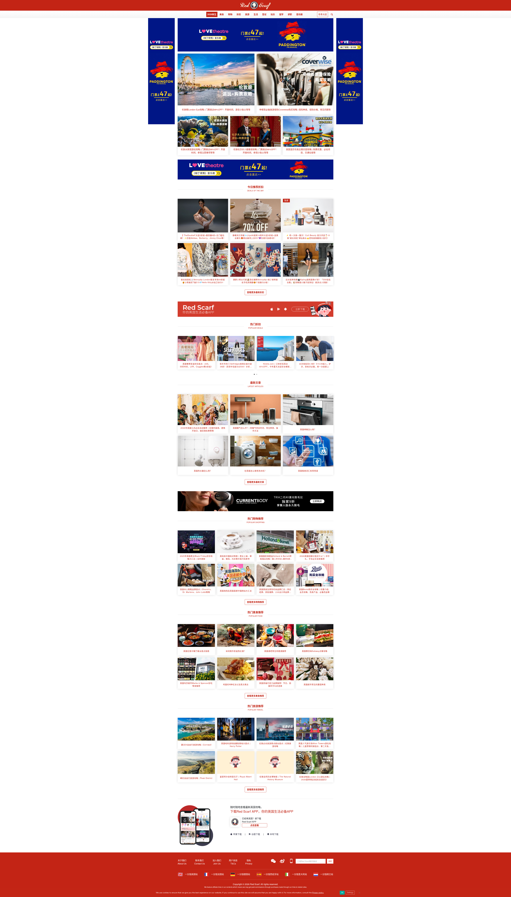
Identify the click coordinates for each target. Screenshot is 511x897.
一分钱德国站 (243, 874)
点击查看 (254, 825)
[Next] (330, 353)
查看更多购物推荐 (255, 601)
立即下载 (300, 309)
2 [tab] (257, 374)
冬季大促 (322, 14)
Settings (350, 892)
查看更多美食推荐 (255, 695)
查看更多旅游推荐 (255, 789)
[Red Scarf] (255, 2)
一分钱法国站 (217, 874)
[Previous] (181, 353)
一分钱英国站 (191, 874)
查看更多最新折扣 (255, 292)
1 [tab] (254, 374)
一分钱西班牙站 (271, 874)
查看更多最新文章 (255, 481)
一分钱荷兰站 (326, 874)
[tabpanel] (196, 353)
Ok (342, 892)
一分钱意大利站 (299, 874)
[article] (216, 84)
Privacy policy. (318, 892)
